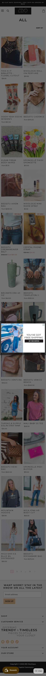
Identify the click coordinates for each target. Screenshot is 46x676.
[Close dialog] (43, 325)
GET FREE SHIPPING (34, 341)
